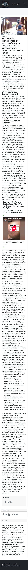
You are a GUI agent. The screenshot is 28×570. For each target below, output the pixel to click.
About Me (4, 521)
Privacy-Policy (10, 565)
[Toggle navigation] (25, 4)
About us (17, 565)
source (5, 244)
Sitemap (3, 565)
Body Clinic (16, 4)
